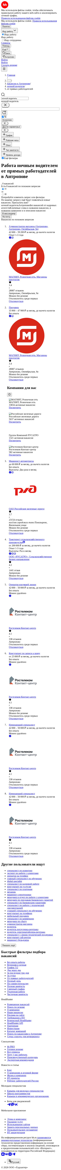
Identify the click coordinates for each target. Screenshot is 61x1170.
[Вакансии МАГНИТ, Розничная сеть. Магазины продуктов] (33, 257)
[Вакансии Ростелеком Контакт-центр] (33, 612)
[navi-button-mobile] (4, 69)
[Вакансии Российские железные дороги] (33, 491)
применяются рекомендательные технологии (26, 1138)
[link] (6, 53)
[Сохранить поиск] (4, 113)
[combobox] (15, 98)
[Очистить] (5, 105)
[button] (4, 60)
